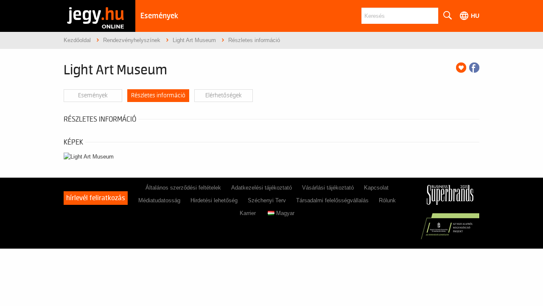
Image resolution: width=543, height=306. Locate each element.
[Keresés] (447, 16)
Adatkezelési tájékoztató (261, 187)
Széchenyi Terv (267, 200)
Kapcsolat (376, 187)
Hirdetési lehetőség (214, 200)
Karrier (248, 213)
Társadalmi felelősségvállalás (332, 200)
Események (159, 15)
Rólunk (387, 200)
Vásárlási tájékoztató (328, 187)
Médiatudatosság (159, 200)
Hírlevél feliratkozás (95, 198)
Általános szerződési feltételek (183, 187)
